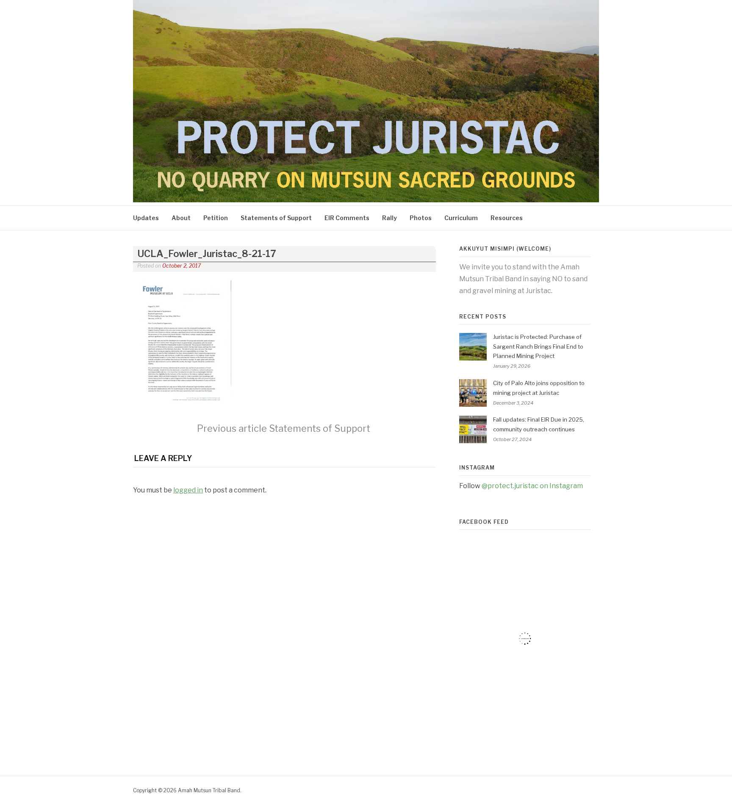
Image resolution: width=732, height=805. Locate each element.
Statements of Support (276, 217)
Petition (215, 217)
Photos (421, 217)
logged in (188, 490)
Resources (507, 217)
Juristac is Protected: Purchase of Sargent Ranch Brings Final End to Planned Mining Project (538, 346)
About (181, 217)
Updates (146, 217)
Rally (389, 217)
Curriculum (461, 217)
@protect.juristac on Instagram (532, 486)
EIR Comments (346, 217)
